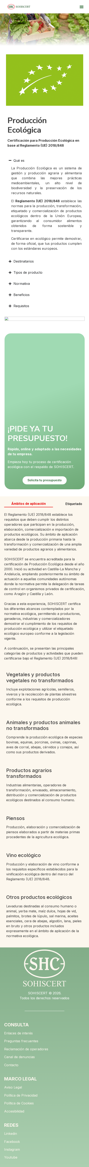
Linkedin (10, 1133)
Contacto (11, 1065)
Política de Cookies (19, 1103)
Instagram (12, 1149)
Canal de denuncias (19, 1057)
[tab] (28, 503)
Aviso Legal (13, 1087)
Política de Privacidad (20, 1095)
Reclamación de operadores (26, 1049)
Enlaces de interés (18, 1033)
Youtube (10, 1157)
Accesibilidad (14, 1111)
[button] (81, 7)
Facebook (12, 1142)
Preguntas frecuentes (21, 1041)
